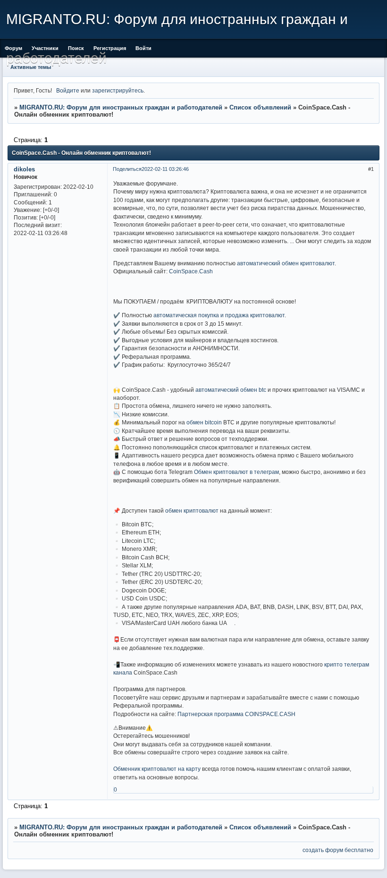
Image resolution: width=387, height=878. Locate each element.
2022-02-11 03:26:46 (165, 169)
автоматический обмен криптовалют (286, 263)
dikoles (24, 169)
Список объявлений (260, 107)
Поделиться (127, 169)
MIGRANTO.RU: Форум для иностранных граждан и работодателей (120, 107)
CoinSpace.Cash (191, 271)
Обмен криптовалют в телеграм (236, 472)
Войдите (67, 90)
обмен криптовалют (192, 510)
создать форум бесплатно (338, 850)
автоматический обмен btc (230, 390)
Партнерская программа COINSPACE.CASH (236, 714)
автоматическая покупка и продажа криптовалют (219, 315)
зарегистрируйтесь (117, 90)
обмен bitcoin (204, 422)
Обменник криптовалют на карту (157, 769)
